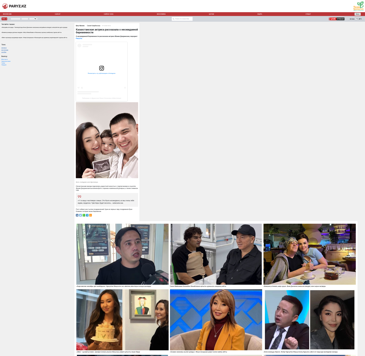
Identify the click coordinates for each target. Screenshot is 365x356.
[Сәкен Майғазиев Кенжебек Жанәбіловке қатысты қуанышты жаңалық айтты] (216, 254)
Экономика (161, 14)
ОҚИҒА (259, 14)
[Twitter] (80, 215)
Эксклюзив (7, 14)
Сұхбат (308, 14)
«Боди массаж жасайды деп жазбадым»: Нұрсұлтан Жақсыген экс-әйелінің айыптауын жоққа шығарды (113, 286)
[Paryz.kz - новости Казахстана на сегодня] (14, 6)
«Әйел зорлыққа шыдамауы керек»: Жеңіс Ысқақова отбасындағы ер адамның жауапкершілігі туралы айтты (34, 37)
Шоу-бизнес (80, 26)
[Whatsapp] (84, 215)
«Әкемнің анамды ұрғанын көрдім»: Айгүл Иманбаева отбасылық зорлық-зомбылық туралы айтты (31, 32)
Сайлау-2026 (108, 14)
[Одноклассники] (90, 215)
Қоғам (211, 14)
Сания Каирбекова (93, 26)
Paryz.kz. (79, 38)
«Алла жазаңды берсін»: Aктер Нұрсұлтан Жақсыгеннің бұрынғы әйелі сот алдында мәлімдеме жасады (300, 352)
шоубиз (3, 52)
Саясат (57, 14)
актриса (4, 48)
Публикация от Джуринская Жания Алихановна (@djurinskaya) (101, 98)
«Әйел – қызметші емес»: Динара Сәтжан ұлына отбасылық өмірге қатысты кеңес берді (108, 352)
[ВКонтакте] (77, 215)
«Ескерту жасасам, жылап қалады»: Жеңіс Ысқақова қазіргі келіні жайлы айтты (198, 352)
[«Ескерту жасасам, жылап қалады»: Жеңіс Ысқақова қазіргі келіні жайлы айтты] (216, 319)
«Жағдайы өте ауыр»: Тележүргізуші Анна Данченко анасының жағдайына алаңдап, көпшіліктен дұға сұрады (34, 27)
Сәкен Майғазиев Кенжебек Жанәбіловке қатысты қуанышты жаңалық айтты (198, 286)
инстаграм (4, 50)
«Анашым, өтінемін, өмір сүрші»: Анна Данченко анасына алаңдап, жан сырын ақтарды (294, 286)
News (357, 14)
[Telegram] (87, 215)
